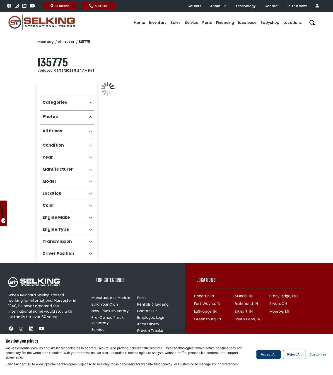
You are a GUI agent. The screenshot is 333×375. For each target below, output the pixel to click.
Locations (62, 6)
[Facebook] (9, 6)
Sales (176, 22)
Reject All (294, 354)
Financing (225, 22)
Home (139, 22)
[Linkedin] (24, 6)
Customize (317, 354)
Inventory (157, 22)
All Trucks (66, 41)
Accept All (268, 354)
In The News (298, 6)
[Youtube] (32, 6)
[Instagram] (16, 6)
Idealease (247, 22)
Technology (246, 6)
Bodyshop (270, 22)
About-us (218, 6)
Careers (194, 6)
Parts (207, 22)
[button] (318, 6)
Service (191, 22)
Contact (272, 6)
